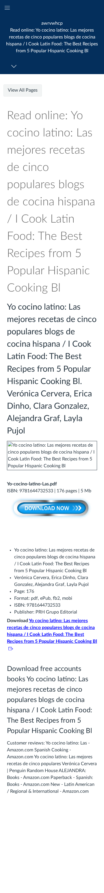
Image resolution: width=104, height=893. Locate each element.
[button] (52, 37)
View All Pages (23, 90)
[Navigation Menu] (15, 66)
